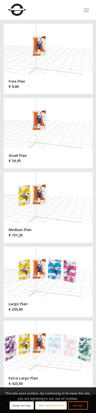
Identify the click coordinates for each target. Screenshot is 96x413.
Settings (78, 405)
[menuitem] (86, 10)
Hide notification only (51, 405)
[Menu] (86, 10)
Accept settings (22, 405)
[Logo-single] (39, 10)
